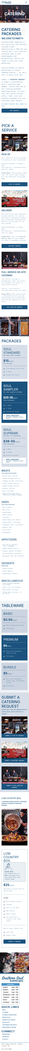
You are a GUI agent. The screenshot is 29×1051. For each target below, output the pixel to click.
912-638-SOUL (7, 1049)
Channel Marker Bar (9, 1015)
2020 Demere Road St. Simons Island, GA (12, 1045)
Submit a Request (14, 941)
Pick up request (14, 184)
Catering (5, 1012)
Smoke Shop (6, 1017)
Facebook (5, 1036)
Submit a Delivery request (14, 760)
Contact (5, 1039)
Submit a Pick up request (14, 735)
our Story (5, 1022)
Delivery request (14, 246)
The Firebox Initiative (9, 1025)
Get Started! (14, 110)
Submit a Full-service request (14, 786)
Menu (4, 1010)
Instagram (6, 1034)
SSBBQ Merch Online (9, 1027)
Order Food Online (8, 1020)
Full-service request (14, 307)
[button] (26, 2)
